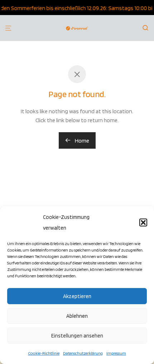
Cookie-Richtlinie (43, 353)
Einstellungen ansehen (77, 335)
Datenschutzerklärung (83, 353)
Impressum (116, 353)
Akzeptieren (77, 296)
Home (81, 140)
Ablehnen (77, 316)
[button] (143, 222)
